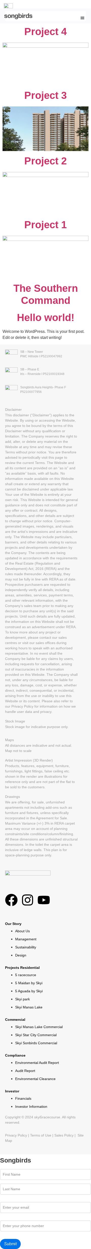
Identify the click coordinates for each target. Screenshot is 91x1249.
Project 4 (45, 31)
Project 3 (45, 95)
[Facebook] (11, 900)
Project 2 (45, 160)
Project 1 (45, 224)
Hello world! (45, 317)
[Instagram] (27, 900)
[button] (82, 18)
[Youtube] (43, 900)
